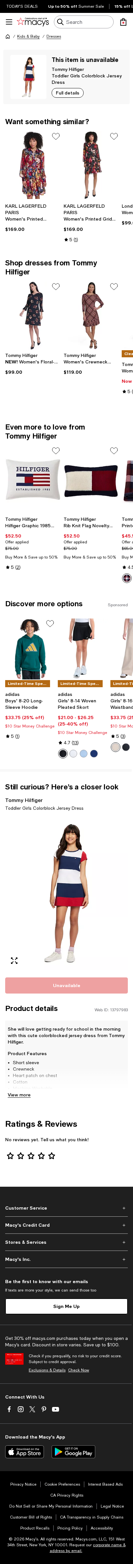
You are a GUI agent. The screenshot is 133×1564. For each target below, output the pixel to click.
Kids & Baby (28, 36)
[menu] (9, 22)
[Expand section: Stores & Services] (66, 1242)
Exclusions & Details (47, 1370)
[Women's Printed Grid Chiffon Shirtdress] (91, 165)
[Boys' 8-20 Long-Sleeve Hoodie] (30, 649)
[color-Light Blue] (83, 753)
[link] (33, 218)
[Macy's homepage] (7, 36)
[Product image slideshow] (66, 893)
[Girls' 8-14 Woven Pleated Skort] (83, 649)
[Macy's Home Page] (33, 21)
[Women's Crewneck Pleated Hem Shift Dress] (91, 315)
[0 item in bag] (123, 21)
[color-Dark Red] (127, 578)
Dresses (53, 36)
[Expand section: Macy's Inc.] (66, 1259)
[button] (66, 893)
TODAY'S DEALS (22, 6)
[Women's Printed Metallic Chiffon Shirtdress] (33, 165)
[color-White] (73, 753)
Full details (67, 92)
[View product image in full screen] (14, 961)
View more (19, 1094)
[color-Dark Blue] (94, 753)
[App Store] (24, 1451)
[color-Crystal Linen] (115, 747)
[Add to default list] (56, 136)
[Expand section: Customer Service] (66, 1208)
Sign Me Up (66, 1306)
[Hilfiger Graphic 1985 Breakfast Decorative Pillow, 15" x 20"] (33, 479)
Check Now (78, 1370)
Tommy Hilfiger (68, 69)
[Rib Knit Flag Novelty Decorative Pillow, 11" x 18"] (91, 479)
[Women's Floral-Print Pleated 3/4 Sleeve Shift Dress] (33, 315)
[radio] (127, 578)
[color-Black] (63, 753)
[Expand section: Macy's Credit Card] (66, 1225)
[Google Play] (73, 1451)
